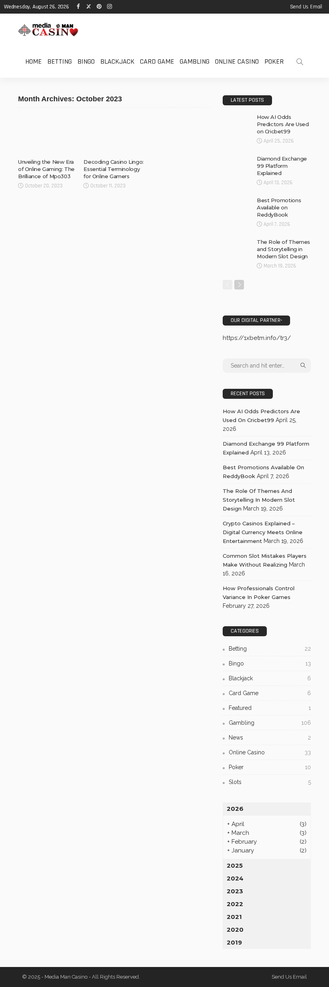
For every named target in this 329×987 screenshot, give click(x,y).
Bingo (86, 61)
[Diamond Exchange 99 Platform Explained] (237, 165)
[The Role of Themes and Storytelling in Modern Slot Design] (237, 248)
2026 (235, 808)
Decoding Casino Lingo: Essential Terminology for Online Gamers (113, 169)
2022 (235, 904)
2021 (234, 917)
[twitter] (88, 7)
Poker (274, 61)
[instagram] (109, 7)
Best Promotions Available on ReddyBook (279, 207)
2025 (235, 865)
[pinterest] (99, 7)
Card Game (157, 61)
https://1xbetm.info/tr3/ (257, 338)
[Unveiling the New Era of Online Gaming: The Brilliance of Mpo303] (48, 135)
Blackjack (117, 61)
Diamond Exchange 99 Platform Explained (282, 165)
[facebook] (78, 7)
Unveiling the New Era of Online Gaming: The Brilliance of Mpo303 (46, 169)
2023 (235, 891)
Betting (59, 61)
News (270, 737)
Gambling (194, 61)
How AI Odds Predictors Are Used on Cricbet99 (283, 124)
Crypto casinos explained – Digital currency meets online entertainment (263, 532)
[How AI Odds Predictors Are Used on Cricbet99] (237, 123)
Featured (270, 708)
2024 (235, 878)
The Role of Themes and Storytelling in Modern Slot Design (283, 249)
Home (33, 61)
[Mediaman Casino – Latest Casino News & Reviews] (48, 29)
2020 (235, 929)
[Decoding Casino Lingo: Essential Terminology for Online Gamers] (114, 135)
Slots (270, 782)
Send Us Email (306, 6)
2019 (234, 942)
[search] (299, 62)
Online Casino (237, 61)
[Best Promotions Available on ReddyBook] (237, 207)
